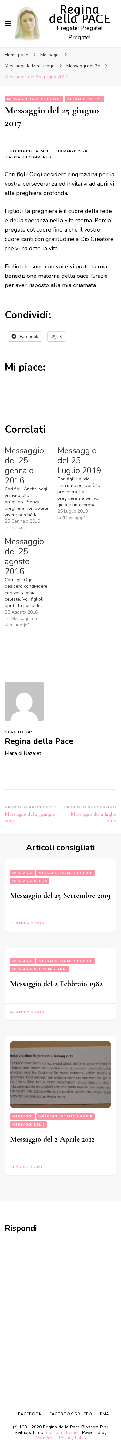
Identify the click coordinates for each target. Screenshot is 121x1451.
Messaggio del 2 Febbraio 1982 (56, 984)
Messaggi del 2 (28, 1124)
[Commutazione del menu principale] (8, 23)
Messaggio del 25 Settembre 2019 (60, 895)
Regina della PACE (79, 14)
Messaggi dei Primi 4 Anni (39, 969)
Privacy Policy (73, 1438)
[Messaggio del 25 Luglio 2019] (83, 483)
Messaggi (22, 873)
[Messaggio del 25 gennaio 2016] (31, 488)
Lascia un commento (28, 157)
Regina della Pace (29, 151)
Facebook (30, 1414)
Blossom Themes (62, 1432)
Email (106, 1414)
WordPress (45, 1438)
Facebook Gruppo (70, 1414)
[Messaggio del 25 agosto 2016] (31, 582)
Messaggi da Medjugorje (34, 99)
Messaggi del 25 (84, 99)
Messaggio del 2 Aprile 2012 (52, 1139)
